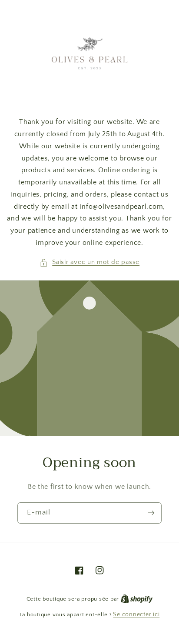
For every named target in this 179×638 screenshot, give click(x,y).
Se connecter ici (136, 614)
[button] (89, 262)
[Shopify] (137, 598)
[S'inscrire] (151, 512)
